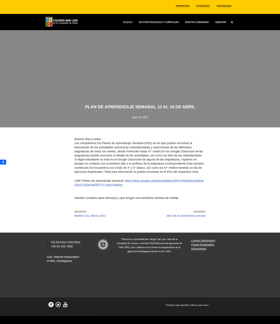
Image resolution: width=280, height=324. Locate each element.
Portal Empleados (202, 244)
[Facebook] (3, 162)
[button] (133, 22)
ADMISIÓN (220, 22)
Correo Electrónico (203, 240)
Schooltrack (198, 248)
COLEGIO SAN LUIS (56, 320)
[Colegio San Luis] (62, 22)
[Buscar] (232, 22)
